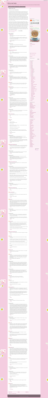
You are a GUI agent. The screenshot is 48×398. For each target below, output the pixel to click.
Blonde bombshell (33, 93)
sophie (10, 119)
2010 (31, 65)
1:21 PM (10, 355)
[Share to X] (20, 30)
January (32, 99)
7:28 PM (10, 62)
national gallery (31, 116)
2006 (31, 100)
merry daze (31, 123)
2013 (31, 62)
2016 (31, 61)
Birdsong (32, 83)
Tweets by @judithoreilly (32, 44)
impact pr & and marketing (32, 105)
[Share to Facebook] (21, 30)
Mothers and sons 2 (33, 81)
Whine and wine (32, 94)
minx (30, 124)
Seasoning (32, 85)
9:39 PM (10, 95)
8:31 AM (10, 211)
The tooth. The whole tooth (34, 84)
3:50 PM (10, 259)
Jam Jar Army (31, 110)
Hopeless (10, 338)
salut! (30, 126)
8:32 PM (10, 273)
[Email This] (19, 30)
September (32, 71)
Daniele (10, 199)
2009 (31, 66)
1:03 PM (10, 345)
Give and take (32, 82)
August (32, 72)
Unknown (10, 221)
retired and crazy (31, 133)
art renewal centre (32, 117)
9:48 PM (10, 107)
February (32, 98)
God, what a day (32, 92)
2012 (31, 63)
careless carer (31, 128)
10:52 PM (11, 153)
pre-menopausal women (32, 134)
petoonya (10, 383)
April (32, 76)
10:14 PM (11, 117)
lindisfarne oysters (32, 106)
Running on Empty (33, 96)
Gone (10, 275)
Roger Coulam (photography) (33, 112)
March (32, 97)
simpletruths (10, 34)
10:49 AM (11, 320)
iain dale (31, 121)
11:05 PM (11, 159)
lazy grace (31, 111)
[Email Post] (18, 30)
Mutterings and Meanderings (12, 144)
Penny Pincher (11, 347)
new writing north (32, 113)
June (31, 74)
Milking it (32, 95)
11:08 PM (11, 297)
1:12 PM (10, 247)
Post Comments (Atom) (13, 393)
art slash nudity (31, 137)
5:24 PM (10, 41)
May (31, 75)
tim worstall (31, 132)
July (31, 73)
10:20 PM (11, 133)
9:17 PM (10, 89)
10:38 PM (11, 381)
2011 (31, 64)
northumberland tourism (32, 107)
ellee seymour (31, 143)
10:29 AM (11, 229)
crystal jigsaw (31, 122)
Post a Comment (11, 389)
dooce (30, 139)
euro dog (31, 142)
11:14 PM (11, 185)
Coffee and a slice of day (33, 86)
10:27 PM (11, 142)
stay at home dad (31, 138)
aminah (10, 82)
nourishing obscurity (32, 144)
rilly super (31, 131)
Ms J (9, 254)
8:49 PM (10, 80)
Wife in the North (11, 3)
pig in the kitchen (31, 127)
